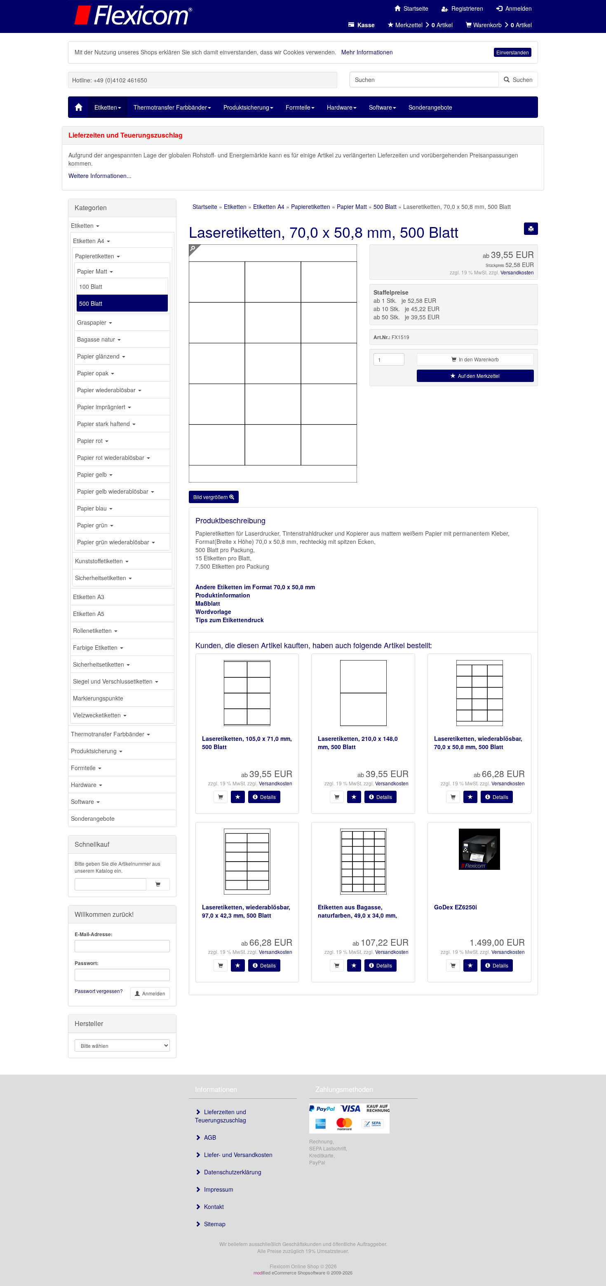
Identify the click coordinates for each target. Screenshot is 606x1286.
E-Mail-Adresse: (94, 934)
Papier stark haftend (104, 423)
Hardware (84, 784)
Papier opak (93, 373)
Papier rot (90, 440)
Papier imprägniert (102, 407)
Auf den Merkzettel (478, 375)
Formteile (84, 768)
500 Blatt (90, 303)
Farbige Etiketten (96, 647)
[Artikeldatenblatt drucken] (531, 229)
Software (83, 801)
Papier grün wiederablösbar (114, 542)
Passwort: (87, 963)
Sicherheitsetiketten (101, 578)
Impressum (217, 1189)
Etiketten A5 (88, 613)
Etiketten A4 (89, 241)
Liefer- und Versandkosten (236, 1154)
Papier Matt (93, 271)
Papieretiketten (95, 256)
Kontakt (212, 1206)
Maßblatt (207, 603)
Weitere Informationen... (100, 175)
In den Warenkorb (477, 359)
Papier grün (93, 525)
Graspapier (92, 322)
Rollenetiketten (93, 630)
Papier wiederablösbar (107, 390)
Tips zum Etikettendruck (229, 620)
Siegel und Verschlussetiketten (113, 681)
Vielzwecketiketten (97, 715)
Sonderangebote (93, 818)
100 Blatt (90, 286)
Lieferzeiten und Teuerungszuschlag (220, 1116)
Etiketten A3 (88, 597)
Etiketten (83, 225)
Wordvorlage (213, 611)
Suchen (521, 79)
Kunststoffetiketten (99, 561)
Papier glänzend (99, 356)
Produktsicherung (94, 751)
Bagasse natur (97, 339)
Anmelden (152, 993)
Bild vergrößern (211, 496)
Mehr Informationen (367, 52)
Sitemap (213, 1224)
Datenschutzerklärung (231, 1172)
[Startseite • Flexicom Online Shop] (131, 14)
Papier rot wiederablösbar (111, 457)
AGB (208, 1137)
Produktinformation (222, 595)
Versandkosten (517, 272)
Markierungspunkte (98, 698)
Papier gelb (92, 474)
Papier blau (92, 508)
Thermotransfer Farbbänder (108, 734)
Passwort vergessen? (99, 990)
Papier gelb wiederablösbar (113, 491)
